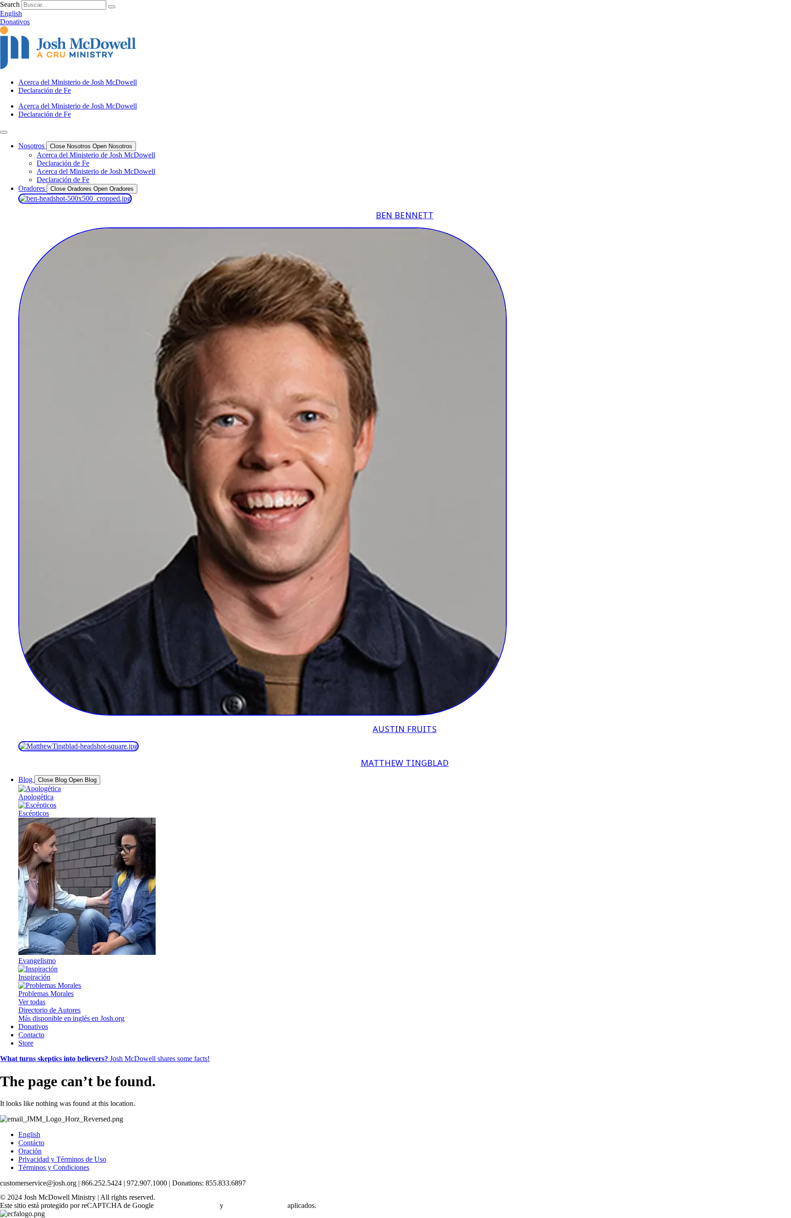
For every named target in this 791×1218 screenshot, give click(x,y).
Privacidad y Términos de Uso (62, 1159)
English (29, 1134)
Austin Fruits (404, 729)
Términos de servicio (255, 1205)
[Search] (111, 6)
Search (10, 4)
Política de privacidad (187, 1205)
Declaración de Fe (44, 90)
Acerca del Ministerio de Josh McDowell (77, 82)
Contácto (31, 1143)
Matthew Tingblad (405, 763)
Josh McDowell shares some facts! (105, 1058)
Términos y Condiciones (53, 1167)
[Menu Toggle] (3, 132)
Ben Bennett (404, 215)
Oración (30, 1151)
